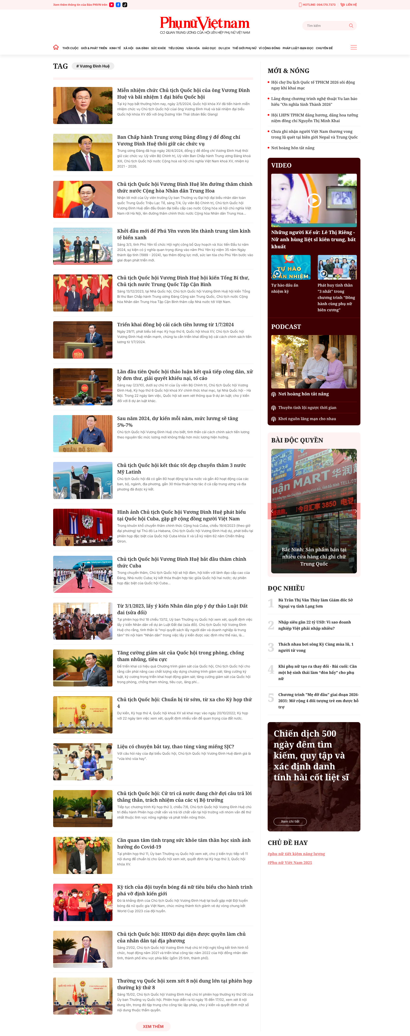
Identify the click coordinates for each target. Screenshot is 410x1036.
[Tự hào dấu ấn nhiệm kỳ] (290, 267)
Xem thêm (153, 1026)
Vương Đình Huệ (95, 66)
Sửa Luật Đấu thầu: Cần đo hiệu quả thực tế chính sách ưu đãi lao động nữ (314, 556)
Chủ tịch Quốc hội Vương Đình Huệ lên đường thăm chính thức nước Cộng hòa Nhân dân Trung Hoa (184, 187)
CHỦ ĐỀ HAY (288, 843)
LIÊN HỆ (351, 4)
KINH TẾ (115, 48)
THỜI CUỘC (70, 48)
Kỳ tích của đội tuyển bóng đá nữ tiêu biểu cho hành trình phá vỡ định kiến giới (185, 890)
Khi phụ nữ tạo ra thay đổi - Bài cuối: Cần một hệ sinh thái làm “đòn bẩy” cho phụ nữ (317, 672)
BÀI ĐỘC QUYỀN (297, 440)
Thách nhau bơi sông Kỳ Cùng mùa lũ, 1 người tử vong (316, 647)
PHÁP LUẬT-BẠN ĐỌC (298, 48)
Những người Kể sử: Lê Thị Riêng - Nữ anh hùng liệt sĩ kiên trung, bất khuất (313, 239)
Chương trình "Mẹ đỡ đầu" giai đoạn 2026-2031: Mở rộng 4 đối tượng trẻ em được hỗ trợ (318, 701)
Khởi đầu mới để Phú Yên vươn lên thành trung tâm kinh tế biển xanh (184, 234)
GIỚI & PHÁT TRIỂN (94, 48)
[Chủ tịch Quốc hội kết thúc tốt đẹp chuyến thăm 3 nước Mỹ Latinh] (82, 480)
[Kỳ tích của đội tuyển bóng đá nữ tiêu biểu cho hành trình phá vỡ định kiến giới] (82, 902)
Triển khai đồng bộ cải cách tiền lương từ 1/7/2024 (175, 324)
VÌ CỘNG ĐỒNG (269, 48)
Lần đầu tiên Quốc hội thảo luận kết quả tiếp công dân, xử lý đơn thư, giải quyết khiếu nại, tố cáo (185, 374)
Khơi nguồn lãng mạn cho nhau (307, 418)
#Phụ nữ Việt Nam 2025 (290, 862)
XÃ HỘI (128, 48)
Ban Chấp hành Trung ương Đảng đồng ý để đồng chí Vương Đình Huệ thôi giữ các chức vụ (178, 140)
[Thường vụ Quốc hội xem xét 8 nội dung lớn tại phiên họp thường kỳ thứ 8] (82, 996)
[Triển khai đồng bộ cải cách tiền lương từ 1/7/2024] (82, 339)
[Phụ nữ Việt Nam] (205, 25)
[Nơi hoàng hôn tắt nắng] (314, 361)
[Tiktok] (124, 4)
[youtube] (111, 4)
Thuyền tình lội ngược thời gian (307, 407)
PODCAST (286, 326)
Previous (272, 511)
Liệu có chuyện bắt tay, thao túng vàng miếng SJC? (175, 746)
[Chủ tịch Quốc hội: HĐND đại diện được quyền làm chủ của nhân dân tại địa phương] (82, 949)
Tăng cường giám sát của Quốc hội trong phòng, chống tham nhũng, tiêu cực (180, 655)
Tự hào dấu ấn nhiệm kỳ (284, 288)
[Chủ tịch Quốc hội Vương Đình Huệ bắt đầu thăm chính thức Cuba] (82, 574)
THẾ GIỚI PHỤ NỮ (244, 48)
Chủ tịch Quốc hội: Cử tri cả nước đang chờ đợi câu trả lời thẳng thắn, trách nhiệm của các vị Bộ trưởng (184, 796)
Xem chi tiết (290, 822)
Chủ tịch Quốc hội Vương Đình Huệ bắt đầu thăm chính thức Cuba (181, 562)
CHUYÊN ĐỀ (324, 48)
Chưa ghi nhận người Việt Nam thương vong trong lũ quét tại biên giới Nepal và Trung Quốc (314, 134)
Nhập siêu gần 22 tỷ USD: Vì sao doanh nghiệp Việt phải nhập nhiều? (314, 625)
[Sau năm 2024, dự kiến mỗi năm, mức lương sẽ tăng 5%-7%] (82, 433)
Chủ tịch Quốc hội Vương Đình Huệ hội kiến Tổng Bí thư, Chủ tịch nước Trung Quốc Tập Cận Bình (183, 281)
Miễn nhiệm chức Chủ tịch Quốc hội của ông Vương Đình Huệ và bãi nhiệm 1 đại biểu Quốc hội (183, 93)
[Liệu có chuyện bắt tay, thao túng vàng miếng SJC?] (82, 761)
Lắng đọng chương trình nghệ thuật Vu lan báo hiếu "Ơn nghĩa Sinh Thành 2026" (314, 101)
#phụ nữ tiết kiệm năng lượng (296, 853)
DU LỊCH (224, 48)
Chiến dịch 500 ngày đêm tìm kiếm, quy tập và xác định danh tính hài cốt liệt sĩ (311, 755)
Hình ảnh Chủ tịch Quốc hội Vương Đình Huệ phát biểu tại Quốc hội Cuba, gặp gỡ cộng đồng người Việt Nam (181, 515)
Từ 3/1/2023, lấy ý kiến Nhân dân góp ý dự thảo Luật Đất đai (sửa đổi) (182, 609)
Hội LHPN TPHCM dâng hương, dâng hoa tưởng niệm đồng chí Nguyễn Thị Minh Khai (314, 117)
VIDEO (281, 165)
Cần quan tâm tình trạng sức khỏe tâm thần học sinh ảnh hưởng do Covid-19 (184, 843)
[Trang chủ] (57, 48)
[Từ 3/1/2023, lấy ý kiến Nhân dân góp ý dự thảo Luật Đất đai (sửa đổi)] (82, 621)
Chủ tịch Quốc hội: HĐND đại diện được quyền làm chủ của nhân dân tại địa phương (181, 937)
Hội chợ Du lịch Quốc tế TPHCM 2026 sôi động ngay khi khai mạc (313, 85)
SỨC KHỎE (158, 48)
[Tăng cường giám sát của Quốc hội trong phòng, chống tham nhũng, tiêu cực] (82, 667)
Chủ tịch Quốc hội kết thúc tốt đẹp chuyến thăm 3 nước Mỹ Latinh (181, 468)
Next (356, 511)
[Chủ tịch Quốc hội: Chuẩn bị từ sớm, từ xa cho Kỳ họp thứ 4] (82, 714)
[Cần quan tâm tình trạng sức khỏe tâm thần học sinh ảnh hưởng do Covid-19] (82, 855)
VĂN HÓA (193, 48)
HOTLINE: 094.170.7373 (319, 4)
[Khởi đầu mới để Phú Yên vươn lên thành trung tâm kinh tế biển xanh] (82, 246)
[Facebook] (118, 4)
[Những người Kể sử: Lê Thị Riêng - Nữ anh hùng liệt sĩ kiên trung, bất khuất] (314, 200)
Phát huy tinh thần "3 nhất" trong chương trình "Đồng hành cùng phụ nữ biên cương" (336, 297)
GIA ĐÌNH (142, 48)
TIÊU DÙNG (176, 48)
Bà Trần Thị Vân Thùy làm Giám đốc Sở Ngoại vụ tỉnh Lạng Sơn (315, 603)
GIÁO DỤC (209, 48)
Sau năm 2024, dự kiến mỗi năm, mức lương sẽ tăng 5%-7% (177, 421)
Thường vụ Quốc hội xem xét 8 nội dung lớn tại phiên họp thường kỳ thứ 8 (184, 984)
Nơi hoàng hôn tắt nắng (292, 147)
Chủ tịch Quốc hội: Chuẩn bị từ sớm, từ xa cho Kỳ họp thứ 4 (184, 702)
